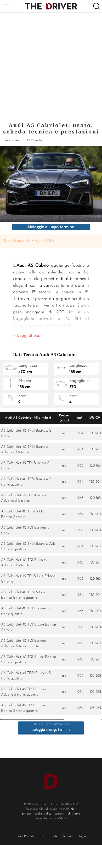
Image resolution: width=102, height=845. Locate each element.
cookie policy (43, 813)
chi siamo (74, 813)
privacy (26, 813)
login (82, 836)
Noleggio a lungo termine (51, 227)
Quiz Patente (25, 836)
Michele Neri (67, 809)
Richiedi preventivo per (51, 727)
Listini (6, 140)
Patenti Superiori (63, 836)
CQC (43, 836)
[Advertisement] (51, 66)
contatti (59, 813)
